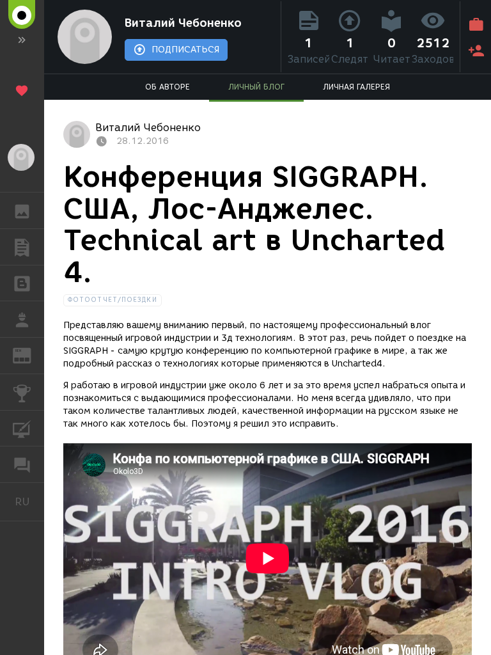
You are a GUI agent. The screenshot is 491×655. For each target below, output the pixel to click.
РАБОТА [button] (22, 319)
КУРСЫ (22, 428)
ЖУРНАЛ (29, 355)
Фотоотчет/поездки (112, 300)
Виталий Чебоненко (183, 23)
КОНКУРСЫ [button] (22, 392)
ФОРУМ (22, 464)
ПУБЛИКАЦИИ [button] (22, 247)
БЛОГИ (22, 283)
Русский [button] (29, 501)
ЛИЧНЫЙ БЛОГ (256, 86)
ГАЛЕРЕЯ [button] (22, 210)
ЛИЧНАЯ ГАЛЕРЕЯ (356, 86)
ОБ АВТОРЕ (167, 86)
